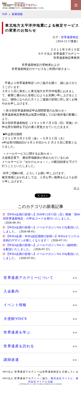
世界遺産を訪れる (19, 346)
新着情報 (17, 14)
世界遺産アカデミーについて (28, 277)
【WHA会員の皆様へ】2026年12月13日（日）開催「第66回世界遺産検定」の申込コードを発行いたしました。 (41, 216)
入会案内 (11, 291)
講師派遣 (11, 359)
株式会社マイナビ (62, 378)
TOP (4, 14)
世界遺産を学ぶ (17, 332)
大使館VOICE (15, 318)
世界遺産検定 (70, 37)
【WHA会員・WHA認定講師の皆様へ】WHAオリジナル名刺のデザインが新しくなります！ (41, 238)
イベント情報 (15, 304)
